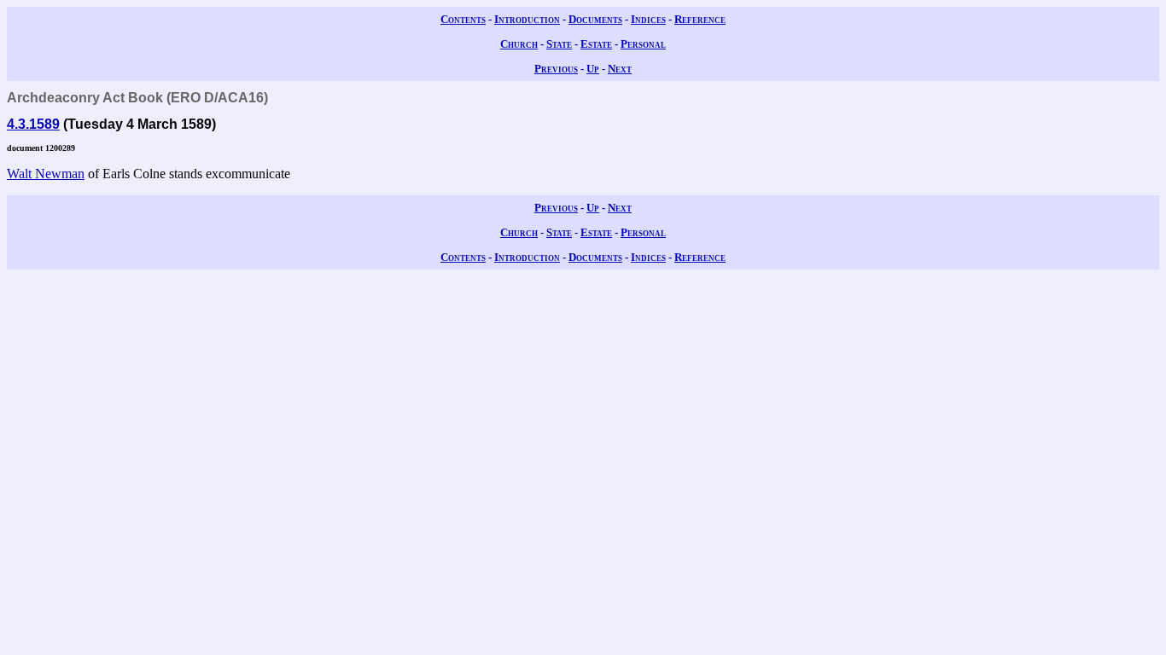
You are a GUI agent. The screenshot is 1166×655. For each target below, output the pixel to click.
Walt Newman (46, 173)
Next (620, 68)
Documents (595, 19)
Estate (596, 44)
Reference (700, 19)
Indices (648, 19)
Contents (463, 19)
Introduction (527, 19)
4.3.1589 (33, 124)
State (559, 44)
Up (592, 68)
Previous (556, 68)
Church (519, 44)
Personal (643, 44)
